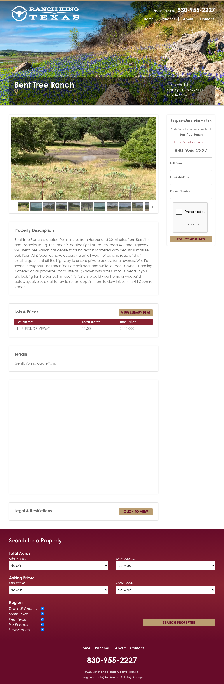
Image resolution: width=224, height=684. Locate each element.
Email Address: (180, 177)
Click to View (136, 511)
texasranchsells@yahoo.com (191, 142)
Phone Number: (180, 191)
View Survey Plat (135, 312)
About (188, 19)
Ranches (168, 19)
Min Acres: (17, 558)
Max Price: (124, 583)
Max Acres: (125, 558)
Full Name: (177, 163)
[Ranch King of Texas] (44, 13)
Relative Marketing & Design (126, 677)
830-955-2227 (196, 9)
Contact (207, 19)
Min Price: (17, 583)
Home (149, 19)
